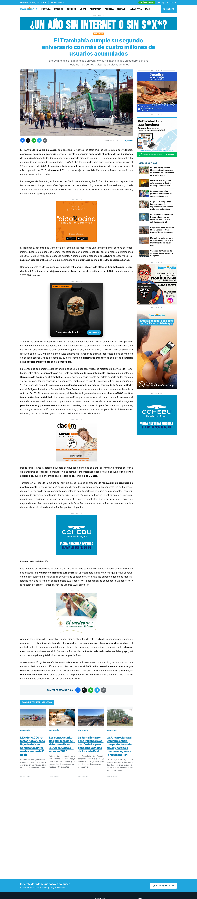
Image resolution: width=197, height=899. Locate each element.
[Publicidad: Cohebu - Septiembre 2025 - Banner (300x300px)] (76, 554)
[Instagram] (163, 2)
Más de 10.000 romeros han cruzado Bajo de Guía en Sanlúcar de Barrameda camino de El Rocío (32, 746)
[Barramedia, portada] (30, 9)
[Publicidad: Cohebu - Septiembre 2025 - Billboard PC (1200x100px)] (98, 29)
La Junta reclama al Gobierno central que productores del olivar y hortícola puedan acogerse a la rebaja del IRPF (119, 746)
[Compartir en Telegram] (39, 140)
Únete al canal (148, 2)
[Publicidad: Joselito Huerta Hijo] (157, 111)
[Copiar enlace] (45, 140)
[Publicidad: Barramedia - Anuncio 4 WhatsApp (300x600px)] (157, 388)
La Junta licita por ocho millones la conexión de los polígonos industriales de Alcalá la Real (90, 744)
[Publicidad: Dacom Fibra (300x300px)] (76, 460)
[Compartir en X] (28, 140)
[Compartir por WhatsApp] (33, 140)
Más (147, 9)
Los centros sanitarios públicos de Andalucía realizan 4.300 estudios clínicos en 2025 (62, 744)
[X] (176, 2)
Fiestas (121, 9)
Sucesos (58, 9)
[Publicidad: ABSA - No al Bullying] (157, 303)
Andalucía (95, 9)
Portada (46, 9)
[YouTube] (171, 2)
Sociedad (71, 9)
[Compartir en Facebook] (22, 140)
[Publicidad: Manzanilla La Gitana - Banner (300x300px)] (76, 632)
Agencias (129, 140)
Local (83, 9)
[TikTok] (167, 2)
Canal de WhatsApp (165, 886)
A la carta (136, 9)
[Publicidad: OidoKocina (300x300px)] (76, 240)
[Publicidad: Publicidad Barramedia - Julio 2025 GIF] (157, 156)
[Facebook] (159, 2)
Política (109, 9)
